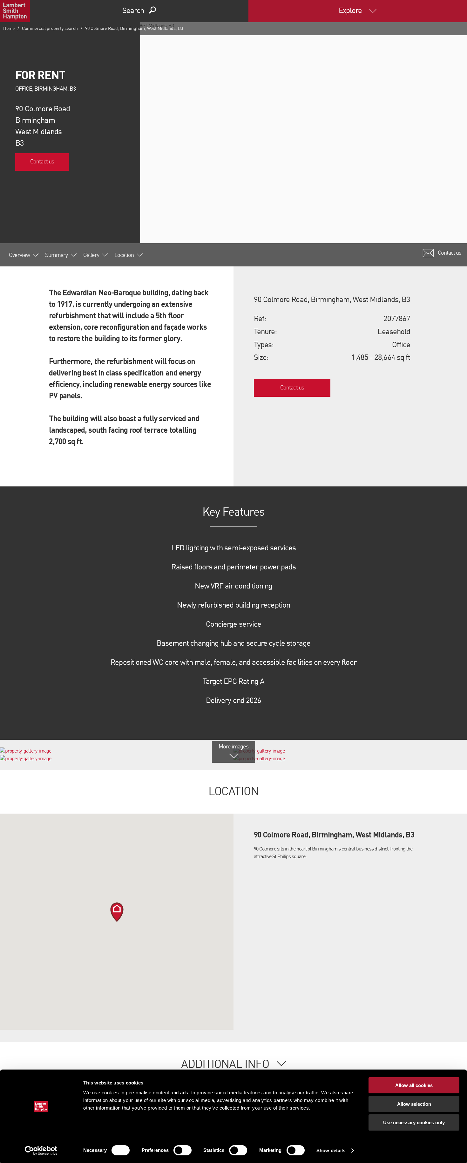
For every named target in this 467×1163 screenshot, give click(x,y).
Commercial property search (50, 28)
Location (124, 255)
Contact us (42, 162)
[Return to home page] (15, 11)
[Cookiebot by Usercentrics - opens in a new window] (41, 1150)
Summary (56, 255)
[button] (117, 912)
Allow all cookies (414, 1085)
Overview (19, 255)
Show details (330, 1150)
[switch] (182, 1150)
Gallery (91, 255)
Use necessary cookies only (414, 1122)
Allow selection (414, 1104)
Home (9, 28)
